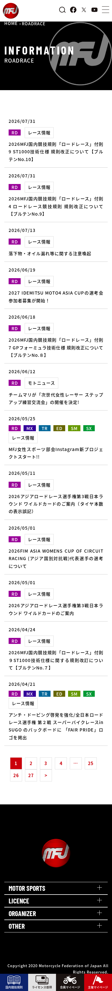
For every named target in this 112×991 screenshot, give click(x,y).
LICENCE (19, 901)
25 (91, 763)
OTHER (17, 926)
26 (16, 775)
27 (31, 775)
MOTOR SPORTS (27, 888)
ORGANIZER (22, 913)
